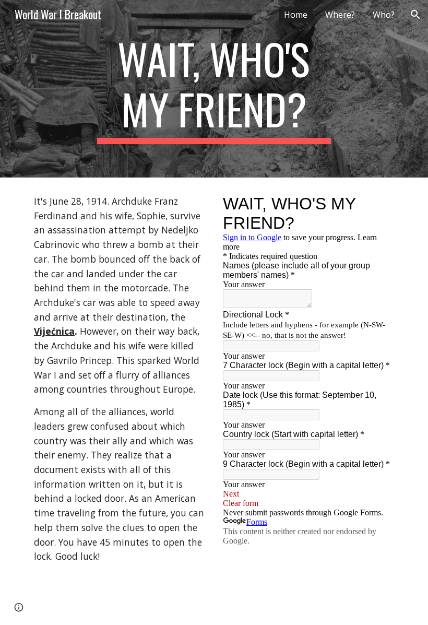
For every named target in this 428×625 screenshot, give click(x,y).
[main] (214, 88)
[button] (415, 14)
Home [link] (295, 14)
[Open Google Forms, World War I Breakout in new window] (378, 203)
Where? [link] (340, 14)
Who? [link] (384, 14)
